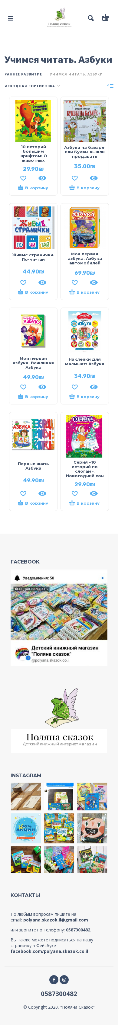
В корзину (36, 187)
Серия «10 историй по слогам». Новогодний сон (85, 469)
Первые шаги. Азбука (33, 466)
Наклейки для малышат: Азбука (84, 361)
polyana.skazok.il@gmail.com (55, 920)
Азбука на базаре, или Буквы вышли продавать (85, 152)
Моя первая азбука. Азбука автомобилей (85, 258)
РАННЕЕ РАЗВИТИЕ (23, 74)
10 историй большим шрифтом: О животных (33, 153)
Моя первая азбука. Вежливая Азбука (33, 363)
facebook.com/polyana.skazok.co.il (49, 951)
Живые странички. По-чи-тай (33, 257)
